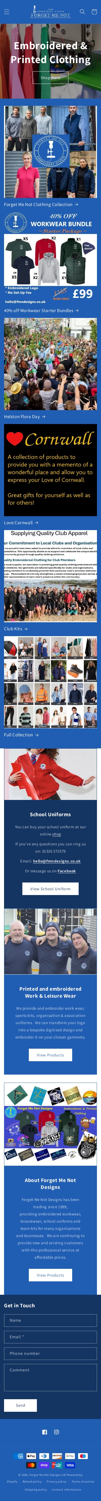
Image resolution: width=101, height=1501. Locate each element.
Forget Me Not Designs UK (47, 1475)
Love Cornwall (18, 523)
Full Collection (18, 735)
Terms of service (83, 1481)
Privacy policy (57, 1481)
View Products (50, 1054)
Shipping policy (36, 1489)
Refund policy (32, 1481)
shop (56, 834)
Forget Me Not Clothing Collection (38, 204)
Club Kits (13, 629)
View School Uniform (50, 888)
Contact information (66, 1489)
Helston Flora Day (22, 416)
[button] (7, 12)
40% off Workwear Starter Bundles (38, 310)
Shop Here (50, 77)
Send (20, 1405)
